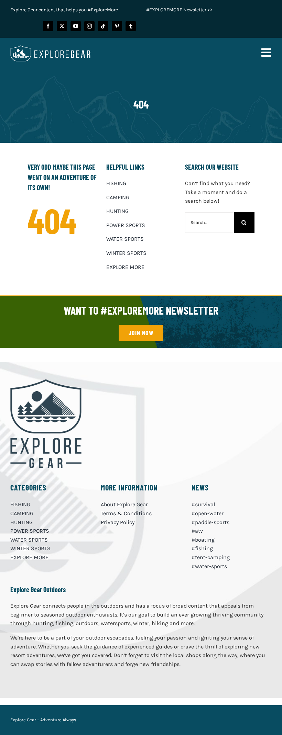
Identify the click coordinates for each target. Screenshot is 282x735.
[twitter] (62, 26)
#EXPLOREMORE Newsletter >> (179, 10)
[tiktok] (103, 26)
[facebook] (48, 26)
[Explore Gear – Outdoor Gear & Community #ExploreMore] (46, 381)
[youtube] (75, 26)
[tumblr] (131, 26)
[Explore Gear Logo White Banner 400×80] (50, 48)
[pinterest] (117, 26)
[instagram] (89, 26)
